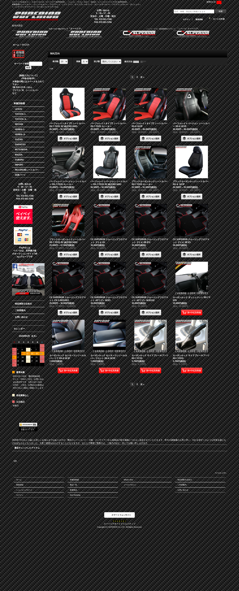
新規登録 (199, 19)
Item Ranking (75, 495)
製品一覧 (73, 485)
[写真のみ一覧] (136, 61)
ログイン (186, 19)
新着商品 (73, 490)
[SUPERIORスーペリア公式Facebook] (28, 279)
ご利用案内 (20, 310)
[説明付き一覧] (144, 61)
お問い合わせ (21, 317)
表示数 (56, 61)
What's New (128, 480)
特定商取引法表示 (23, 303)
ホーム (19, 480)
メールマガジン (130, 485)
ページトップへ (220, 473)
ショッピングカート (24, 490)
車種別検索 (74, 480)
